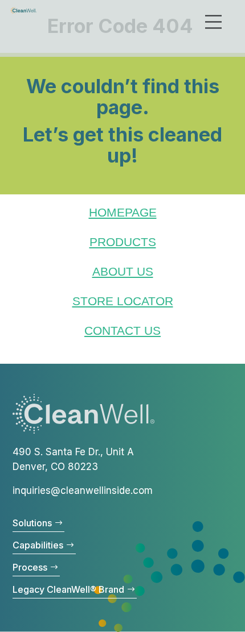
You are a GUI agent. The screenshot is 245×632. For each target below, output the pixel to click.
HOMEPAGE (123, 212)
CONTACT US (122, 330)
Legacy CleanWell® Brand (68, 589)
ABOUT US (122, 271)
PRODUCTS (122, 241)
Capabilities (38, 545)
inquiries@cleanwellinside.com (83, 490)
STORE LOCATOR (122, 300)
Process (30, 567)
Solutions (32, 523)
